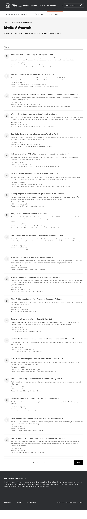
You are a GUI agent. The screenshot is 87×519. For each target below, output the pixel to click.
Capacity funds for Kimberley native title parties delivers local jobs (36, 418)
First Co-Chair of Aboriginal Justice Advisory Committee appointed (36, 359)
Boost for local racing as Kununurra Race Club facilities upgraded (35, 379)
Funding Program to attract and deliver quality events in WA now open (37, 194)
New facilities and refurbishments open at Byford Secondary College (37, 236)
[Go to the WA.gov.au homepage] (13, 5)
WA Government (53, 14)
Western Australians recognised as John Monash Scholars (33, 114)
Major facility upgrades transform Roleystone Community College (36, 299)
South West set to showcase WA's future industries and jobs (33, 174)
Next (78, 463)
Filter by (6, 47)
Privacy (19, 502)
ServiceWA (26, 5)
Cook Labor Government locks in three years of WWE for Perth (34, 134)
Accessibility (34, 5)
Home (5, 22)
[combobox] (57, 5)
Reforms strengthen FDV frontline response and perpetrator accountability (39, 154)
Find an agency (39, 14)
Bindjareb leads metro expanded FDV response (29, 214)
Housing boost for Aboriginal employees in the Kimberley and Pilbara (37, 438)
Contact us (42, 5)
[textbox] (57, 5)
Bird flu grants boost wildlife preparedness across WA (31, 74)
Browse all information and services (16, 14)
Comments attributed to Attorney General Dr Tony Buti (31, 319)
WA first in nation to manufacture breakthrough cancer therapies (35, 277)
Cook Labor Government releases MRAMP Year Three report (34, 399)
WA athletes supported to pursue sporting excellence (31, 257)
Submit (81, 5)
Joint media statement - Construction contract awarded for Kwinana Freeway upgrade (43, 94)
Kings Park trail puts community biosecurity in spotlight (32, 55)
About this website (31, 502)
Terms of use (7, 502)
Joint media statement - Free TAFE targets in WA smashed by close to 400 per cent (42, 339)
